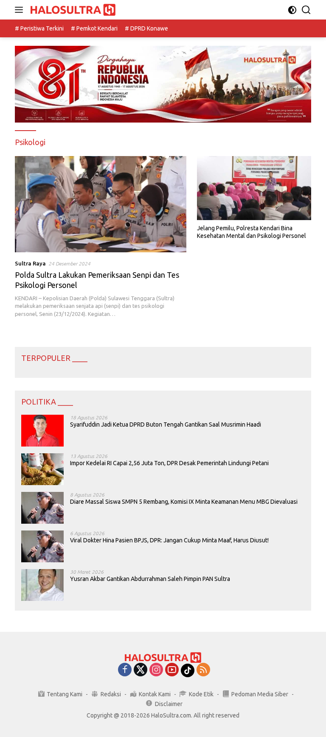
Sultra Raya (30, 263)
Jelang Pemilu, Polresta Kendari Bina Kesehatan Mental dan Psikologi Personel (251, 232)
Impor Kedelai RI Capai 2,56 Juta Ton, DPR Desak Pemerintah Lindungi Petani (169, 463)
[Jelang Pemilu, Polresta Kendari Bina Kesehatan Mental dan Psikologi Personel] (254, 188)
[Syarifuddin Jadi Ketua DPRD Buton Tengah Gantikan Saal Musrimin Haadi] (42, 431)
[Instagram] (156, 670)
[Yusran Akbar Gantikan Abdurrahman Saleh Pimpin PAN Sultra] (42, 585)
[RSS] (203, 670)
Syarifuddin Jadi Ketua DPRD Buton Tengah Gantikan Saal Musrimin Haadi (165, 424)
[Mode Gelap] (292, 10)
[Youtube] (172, 670)
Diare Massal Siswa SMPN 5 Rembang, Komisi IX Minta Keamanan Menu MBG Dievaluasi (184, 501)
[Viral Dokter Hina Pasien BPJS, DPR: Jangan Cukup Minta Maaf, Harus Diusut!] (42, 546)
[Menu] (20, 10)
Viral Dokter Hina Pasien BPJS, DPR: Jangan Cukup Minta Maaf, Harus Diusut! (169, 540)
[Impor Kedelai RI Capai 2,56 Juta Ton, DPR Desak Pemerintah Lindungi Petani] (42, 469)
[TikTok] (187, 670)
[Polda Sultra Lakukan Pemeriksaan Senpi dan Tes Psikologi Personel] (100, 204)
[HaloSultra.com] (71, 10)
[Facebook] (125, 670)
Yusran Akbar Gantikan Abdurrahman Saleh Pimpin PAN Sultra (150, 578)
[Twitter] (140, 670)
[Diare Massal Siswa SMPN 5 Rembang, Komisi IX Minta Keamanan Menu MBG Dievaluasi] (42, 508)
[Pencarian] (306, 10)
